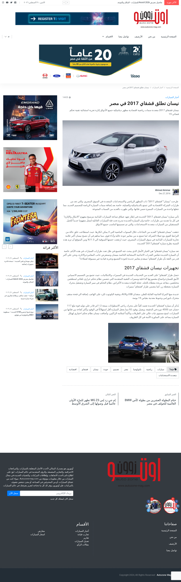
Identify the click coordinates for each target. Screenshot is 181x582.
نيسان (95, 369)
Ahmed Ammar (162, 190)
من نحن (151, 36)
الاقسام (109, 36)
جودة (106, 369)
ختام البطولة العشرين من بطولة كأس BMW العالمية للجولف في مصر (150, 402)
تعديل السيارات (82, 541)
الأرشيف (138, 36)
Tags (171, 369)
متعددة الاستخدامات (168, 375)
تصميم (116, 369)
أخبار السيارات (157, 87)
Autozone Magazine (166, 575)
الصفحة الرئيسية (168, 36)
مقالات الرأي (83, 544)
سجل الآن (13, 493)
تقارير (86, 538)
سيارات (160, 369)
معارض (41, 531)
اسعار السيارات (37, 534)
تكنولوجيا (137, 369)
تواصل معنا (123, 36)
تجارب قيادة (83, 534)
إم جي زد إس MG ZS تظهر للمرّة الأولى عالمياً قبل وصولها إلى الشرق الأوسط (92, 402)
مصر (126, 369)
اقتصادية (73, 369)
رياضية (149, 369)
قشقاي (85, 369)
